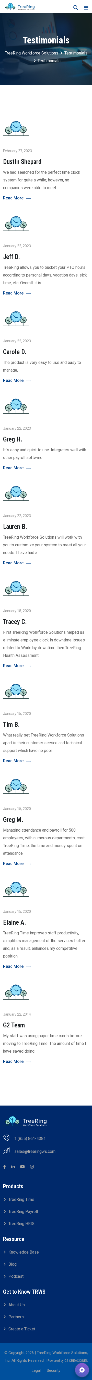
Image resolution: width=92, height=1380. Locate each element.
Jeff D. (11, 257)
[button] (82, 1370)
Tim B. (11, 724)
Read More (13, 198)
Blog (12, 1264)
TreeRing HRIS (21, 1223)
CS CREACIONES (76, 1361)
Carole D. (14, 352)
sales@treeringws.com (34, 1151)
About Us (16, 1304)
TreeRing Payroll (23, 1211)
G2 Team (14, 1025)
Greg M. (13, 819)
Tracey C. (15, 621)
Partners (16, 1316)
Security (53, 1370)
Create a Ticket (21, 1329)
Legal (36, 1370)
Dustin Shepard (22, 161)
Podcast (16, 1276)
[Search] (76, 7)
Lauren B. (15, 526)
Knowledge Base (23, 1252)
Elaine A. (14, 922)
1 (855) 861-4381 (30, 1138)
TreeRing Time (21, 1199)
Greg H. (12, 439)
